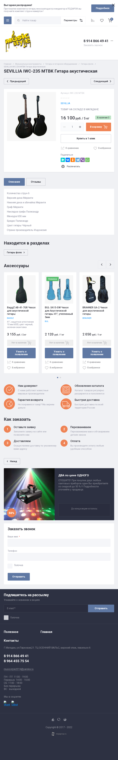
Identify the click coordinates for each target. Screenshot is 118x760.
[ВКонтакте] (68, 160)
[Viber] (82, 160)
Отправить (18, 576)
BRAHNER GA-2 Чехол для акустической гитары (95, 310)
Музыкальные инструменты (28, 64)
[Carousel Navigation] (106, 264)
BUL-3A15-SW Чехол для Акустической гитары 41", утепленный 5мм (59, 312)
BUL (47, 321)
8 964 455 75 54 (16, 661)
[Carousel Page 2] (60, 377)
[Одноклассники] (73, 160)
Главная (7, 64)
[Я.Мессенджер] (63, 160)
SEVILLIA (65, 103)
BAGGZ (10, 318)
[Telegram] (77, 160)
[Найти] (18, 20)
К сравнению (72, 148)
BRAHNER (87, 318)
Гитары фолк (87, 64)
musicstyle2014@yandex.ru (18, 669)
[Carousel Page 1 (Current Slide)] (57, 377)
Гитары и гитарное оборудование (61, 64)
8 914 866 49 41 (96, 41)
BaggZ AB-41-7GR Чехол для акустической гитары (21, 310)
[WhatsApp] (87, 160)
